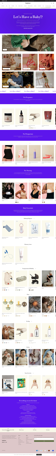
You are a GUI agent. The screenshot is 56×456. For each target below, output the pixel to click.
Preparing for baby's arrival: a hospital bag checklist (28, 412)
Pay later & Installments (29, 439)
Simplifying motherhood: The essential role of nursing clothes (28, 423)
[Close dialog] (55, 436)
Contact (19, 443)
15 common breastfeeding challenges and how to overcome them (28, 417)
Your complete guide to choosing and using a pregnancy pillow (28, 407)
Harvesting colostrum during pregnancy (28, 409)
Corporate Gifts (20, 440)
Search (19, 437)
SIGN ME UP (46, 451)
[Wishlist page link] (51, 3)
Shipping (27, 437)
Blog (19, 438)
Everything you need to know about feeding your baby (28, 416)
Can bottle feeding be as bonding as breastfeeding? (28, 422)
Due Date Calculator (29, 443)
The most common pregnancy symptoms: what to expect (28, 406)
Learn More (34, 454)
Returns (27, 438)
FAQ (26, 440)
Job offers (19, 444)
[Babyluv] (28, 3)
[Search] (2, 3)
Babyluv (4, 450)
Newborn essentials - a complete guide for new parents (28, 413)
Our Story (19, 439)
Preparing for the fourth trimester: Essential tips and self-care (28, 408)
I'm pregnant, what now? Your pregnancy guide (28, 405)
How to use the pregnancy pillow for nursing (28, 418)
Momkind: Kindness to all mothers (28, 410)
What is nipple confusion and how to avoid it (28, 421)
